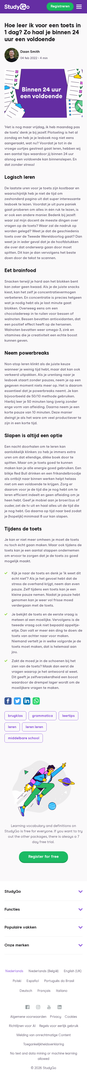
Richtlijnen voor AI (22, 1026)
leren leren (34, 727)
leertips (68, 716)
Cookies (71, 1016)
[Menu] (79, 6)
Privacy (55, 1016)
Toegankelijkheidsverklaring (43, 1044)
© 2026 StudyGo (43, 1068)
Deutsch (26, 991)
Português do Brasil (59, 981)
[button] (43, 892)
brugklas (15, 716)
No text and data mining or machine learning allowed (43, 1056)
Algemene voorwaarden (28, 1016)
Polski (17, 981)
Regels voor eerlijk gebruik (58, 1026)
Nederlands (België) (43, 971)
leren (12, 727)
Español (33, 981)
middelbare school (23, 738)
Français (44, 991)
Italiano (62, 991)
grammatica (42, 716)
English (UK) (72, 971)
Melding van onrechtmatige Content (44, 1035)
